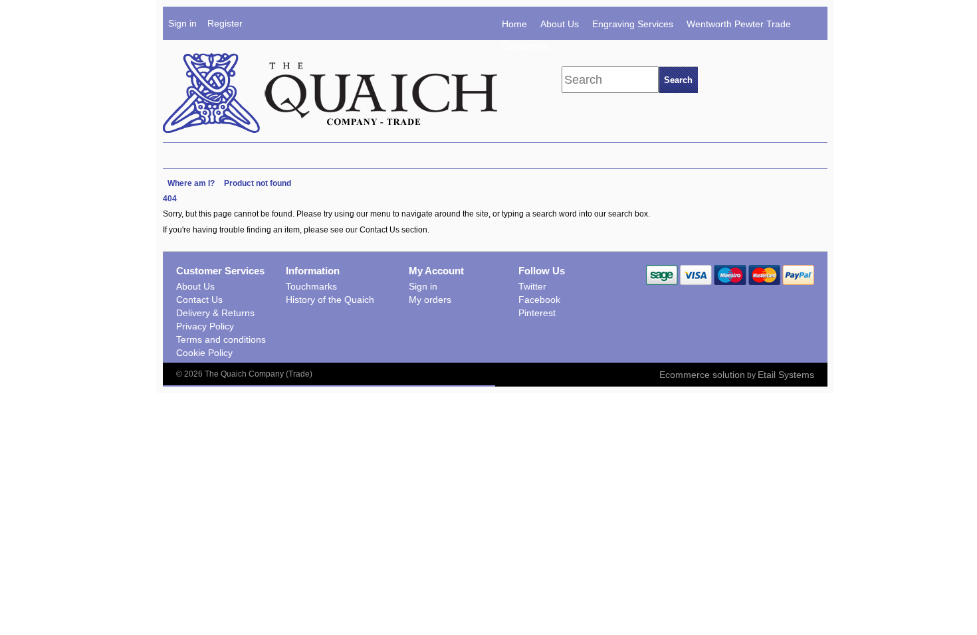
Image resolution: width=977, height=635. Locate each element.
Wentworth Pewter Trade (739, 24)
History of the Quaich (330, 299)
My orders (430, 299)
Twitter (532, 286)
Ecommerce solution (702, 374)
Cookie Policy (204, 352)
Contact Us (525, 46)
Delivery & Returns (215, 313)
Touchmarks (311, 286)
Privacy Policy (205, 326)
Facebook (539, 299)
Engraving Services (632, 24)
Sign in (182, 23)
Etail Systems (786, 374)
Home (514, 24)
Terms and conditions (221, 339)
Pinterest (537, 313)
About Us (559, 24)
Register (225, 23)
